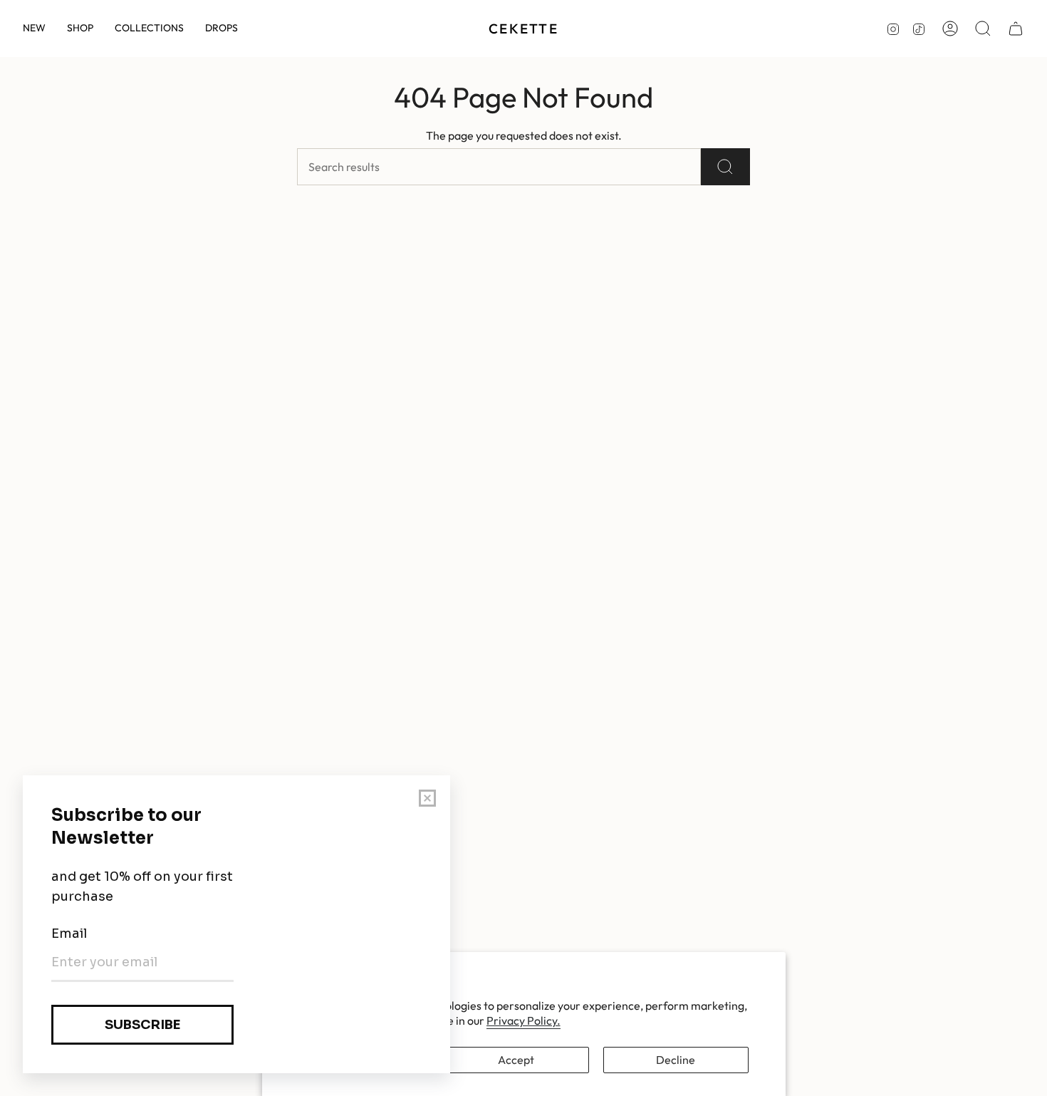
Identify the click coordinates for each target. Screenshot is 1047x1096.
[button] (80, 28)
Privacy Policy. (523, 1020)
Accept (516, 1060)
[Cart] (1015, 28)
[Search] (725, 166)
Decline (675, 1060)
